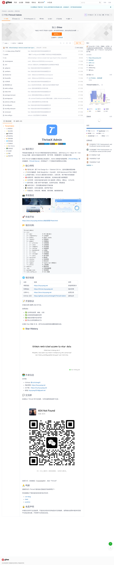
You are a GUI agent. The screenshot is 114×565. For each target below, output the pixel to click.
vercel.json (8, 112)
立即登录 (60, 37)
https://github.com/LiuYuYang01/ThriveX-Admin (50, 296)
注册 (109, 2)
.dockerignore (9, 61)
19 (111, 15)
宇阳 (6, 15)
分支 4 (14, 43)
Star (100, 15)
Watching (92, 67)
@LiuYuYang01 (35, 382)
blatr (26, 499)
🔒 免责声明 (9, 156)
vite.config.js (8, 115)
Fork (107, 15)
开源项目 (4, 11)
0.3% (102, 133)
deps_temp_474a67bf (12, 51)
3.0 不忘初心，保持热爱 (95, 78)
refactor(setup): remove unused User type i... (22, 47)
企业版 (21, 2)
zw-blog (28, 497)
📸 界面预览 (9, 133)
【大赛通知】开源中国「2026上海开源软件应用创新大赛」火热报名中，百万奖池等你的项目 (56, 7)
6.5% (107, 131)
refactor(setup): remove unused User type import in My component (47, 58)
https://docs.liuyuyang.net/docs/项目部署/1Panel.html (40, 221)
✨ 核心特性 (9, 131)
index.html (8, 91)
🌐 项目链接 (9, 141)
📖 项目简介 (9, 128)
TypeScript (101, 131)
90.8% (93, 131)
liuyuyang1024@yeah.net (37, 390)
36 (103, 15)
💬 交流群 (9, 151)
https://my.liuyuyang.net (39, 388)
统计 (50, 18)
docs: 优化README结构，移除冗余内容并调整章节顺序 (43, 85)
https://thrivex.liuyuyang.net (43, 289)
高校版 (27, 2)
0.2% (107, 136)
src (6, 58)
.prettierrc (8, 71)
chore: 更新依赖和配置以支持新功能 (38, 88)
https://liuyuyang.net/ (95, 58)
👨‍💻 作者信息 (9, 148)
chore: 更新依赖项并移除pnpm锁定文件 (39, 95)
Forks (91, 70)
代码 (6, 18)
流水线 (60, 18)
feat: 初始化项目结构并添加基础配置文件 (39, 51)
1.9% (93, 133)
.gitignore (7, 68)
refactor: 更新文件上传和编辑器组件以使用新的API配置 (43, 64)
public (6, 54)
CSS (99, 133)
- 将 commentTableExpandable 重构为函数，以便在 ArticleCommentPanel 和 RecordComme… (55, 98)
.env (6, 64)
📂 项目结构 (9, 138)
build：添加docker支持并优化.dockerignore (40, 61)
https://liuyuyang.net (41, 285)
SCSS (89, 133)
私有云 (34, 2)
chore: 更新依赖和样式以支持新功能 (38, 102)
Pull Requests (30, 18)
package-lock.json (10, 95)
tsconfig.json (8, 105)
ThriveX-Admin (15, 15)
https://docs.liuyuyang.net (42, 292)
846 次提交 (79, 47)
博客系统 (17, 11)
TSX (89, 131)
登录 (105, 2)
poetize (27, 502)
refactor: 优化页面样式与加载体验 (37, 115)
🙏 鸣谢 (8, 153)
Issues (16, 18)
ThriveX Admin (9, 126)
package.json (9, 98)
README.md (8, 85)
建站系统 (10, 11)
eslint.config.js (9, 88)
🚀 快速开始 (9, 136)
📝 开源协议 (9, 143)
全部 (110, 74)
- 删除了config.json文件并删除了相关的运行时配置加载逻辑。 (45, 54)
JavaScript (91, 136)
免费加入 (57, 34)
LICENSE (7, 81)
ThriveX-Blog (73, 159)
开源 (15, 2)
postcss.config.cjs (10, 102)
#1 (100, 149)
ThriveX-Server (34, 161)
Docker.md (8, 74)
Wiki (42, 18)
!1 (99, 144)
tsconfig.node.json (10, 108)
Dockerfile (8, 78)
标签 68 (20, 43)
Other (103, 136)
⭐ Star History (10, 146)
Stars (91, 65)
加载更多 (89, 165)
